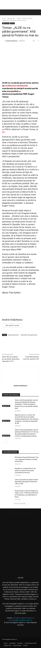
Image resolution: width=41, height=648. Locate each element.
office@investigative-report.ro (23, 618)
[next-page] (6, 442)
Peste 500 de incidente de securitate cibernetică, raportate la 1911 (10, 359)
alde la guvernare (13, 335)
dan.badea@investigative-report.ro (20, 620)
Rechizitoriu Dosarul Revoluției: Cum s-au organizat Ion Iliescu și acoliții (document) (27, 459)
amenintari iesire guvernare (29, 335)
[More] (30, 46)
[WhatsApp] (25, 46)
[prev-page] (3, 442)
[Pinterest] (20, 46)
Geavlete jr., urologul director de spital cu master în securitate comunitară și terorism (25, 470)
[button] (38, 12)
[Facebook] (11, 46)
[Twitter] (16, 46)
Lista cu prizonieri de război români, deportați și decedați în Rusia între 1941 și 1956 (26, 482)
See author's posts (12, 325)
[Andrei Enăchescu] (3, 41)
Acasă (4, 18)
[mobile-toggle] (3, 12)
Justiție (12, 23)
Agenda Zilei (11, 18)
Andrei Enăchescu (12, 41)
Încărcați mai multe (20, 503)
